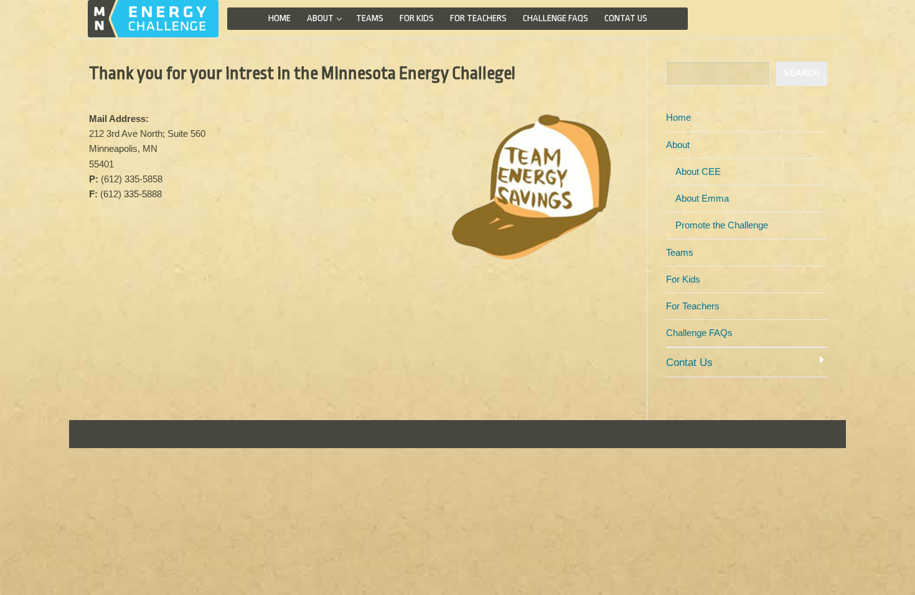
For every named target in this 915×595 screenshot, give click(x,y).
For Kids (683, 279)
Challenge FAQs (699, 332)
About (678, 144)
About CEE (698, 171)
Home (678, 117)
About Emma (702, 198)
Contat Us (689, 362)
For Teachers (693, 306)
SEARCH (801, 73)
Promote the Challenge (721, 225)
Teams (679, 252)
